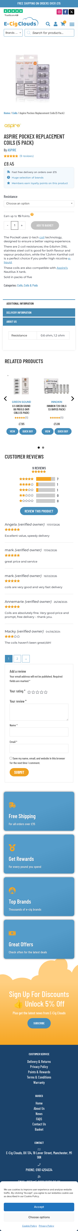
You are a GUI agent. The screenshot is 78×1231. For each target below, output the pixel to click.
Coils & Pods (31, 285)
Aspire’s (62, 268)
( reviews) (27, 156)
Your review (18, 701)
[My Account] (55, 24)
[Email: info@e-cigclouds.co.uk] (39, 1176)
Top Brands (20, 901)
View (12, 431)
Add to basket (45, 225)
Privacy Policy (46, 1225)
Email (13, 741)
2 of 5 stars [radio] (33, 692)
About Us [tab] (11, 321)
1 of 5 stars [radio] (29, 692)
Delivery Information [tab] (18, 312)
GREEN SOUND (21, 401)
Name (14, 725)
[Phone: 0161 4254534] (39, 1164)
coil (41, 237)
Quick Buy (28, 431)
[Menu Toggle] (72, 24)
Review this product (39, 511)
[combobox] (13, 33)
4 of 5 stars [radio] (41, 692)
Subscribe (39, 1023)
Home (7, 113)
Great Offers (21, 944)
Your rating (17, 691)
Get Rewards (21, 858)
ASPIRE (12, 150)
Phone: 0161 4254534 (39, 1170)
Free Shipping (22, 816)
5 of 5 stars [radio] (46, 692)
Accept (39, 1207)
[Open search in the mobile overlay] (49, 33)
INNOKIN (56, 401)
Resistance (10, 196)
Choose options (39, 1217)
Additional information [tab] (20, 303)
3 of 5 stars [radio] (37, 692)
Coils (14, 113)
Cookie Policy (29, 1225)
